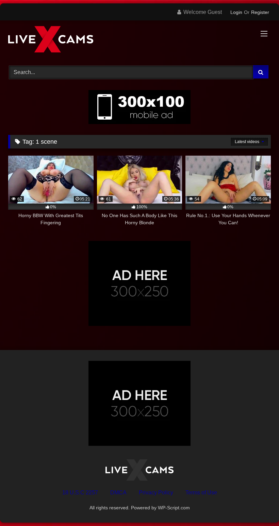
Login (236, 12)
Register (260, 12)
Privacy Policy (156, 492)
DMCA (118, 492)
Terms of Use (201, 492)
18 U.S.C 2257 (80, 492)
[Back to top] (257, 505)
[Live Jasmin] (139, 40)
